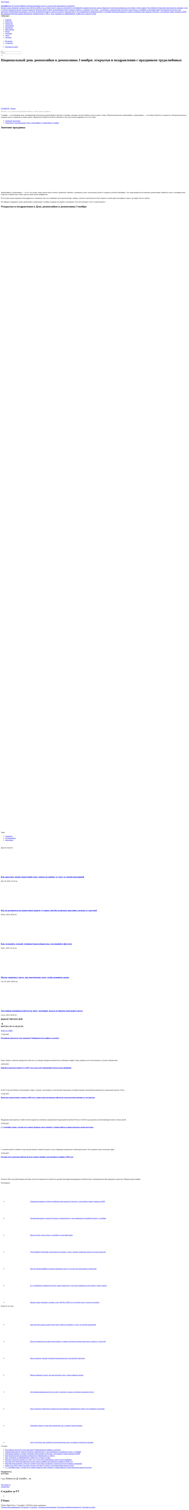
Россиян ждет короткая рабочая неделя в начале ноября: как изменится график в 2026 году (37, 1157)
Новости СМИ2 (7, 1031)
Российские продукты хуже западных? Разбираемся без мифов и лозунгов (30, 1038)
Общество (9, 24)
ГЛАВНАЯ (5, 108)
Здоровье (8, 33)
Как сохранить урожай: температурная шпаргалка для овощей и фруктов (36, 944)
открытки (8, 836)
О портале (9, 43)
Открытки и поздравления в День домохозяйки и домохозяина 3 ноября (32, 123)
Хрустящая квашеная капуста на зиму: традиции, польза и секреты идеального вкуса (42, 1011)
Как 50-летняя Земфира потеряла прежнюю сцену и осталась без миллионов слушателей (38, 6)
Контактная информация (11, 1507)
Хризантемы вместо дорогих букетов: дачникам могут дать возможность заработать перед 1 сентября (73, 12)
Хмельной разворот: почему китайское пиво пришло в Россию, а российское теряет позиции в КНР (149, 12)
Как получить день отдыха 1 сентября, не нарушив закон (139, 10)
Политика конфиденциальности (69, 1507)
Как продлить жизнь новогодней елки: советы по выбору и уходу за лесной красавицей (42, 877)
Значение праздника (12, 121)
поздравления (10, 838)
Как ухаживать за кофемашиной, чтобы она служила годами (73, 14)
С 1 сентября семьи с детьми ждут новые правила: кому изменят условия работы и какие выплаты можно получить (47, 1127)
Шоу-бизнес (9, 29)
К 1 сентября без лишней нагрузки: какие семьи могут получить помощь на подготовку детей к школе (108, 8)
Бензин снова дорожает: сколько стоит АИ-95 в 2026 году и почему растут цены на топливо (35, 8)
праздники (9, 840)
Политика (9, 28)
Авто (7, 35)
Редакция (8, 41)
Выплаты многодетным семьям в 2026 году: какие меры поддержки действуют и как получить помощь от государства (48, 1097)
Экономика (9, 26)
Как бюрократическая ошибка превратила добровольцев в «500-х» (26, 14)
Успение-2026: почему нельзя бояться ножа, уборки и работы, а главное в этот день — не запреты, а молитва (76, 10)
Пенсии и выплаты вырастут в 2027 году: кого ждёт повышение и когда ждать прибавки (36, 1068)
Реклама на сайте (11, 47)
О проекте (33, 1507)
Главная (8, 20)
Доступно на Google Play (5, 1486)
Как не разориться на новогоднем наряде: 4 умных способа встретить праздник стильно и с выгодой (49, 910)
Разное (13, 108)
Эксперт (8, 37)
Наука (7, 31)
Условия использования (47, 1507)
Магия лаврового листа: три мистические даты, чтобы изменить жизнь (35, 977)
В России (8, 22)
